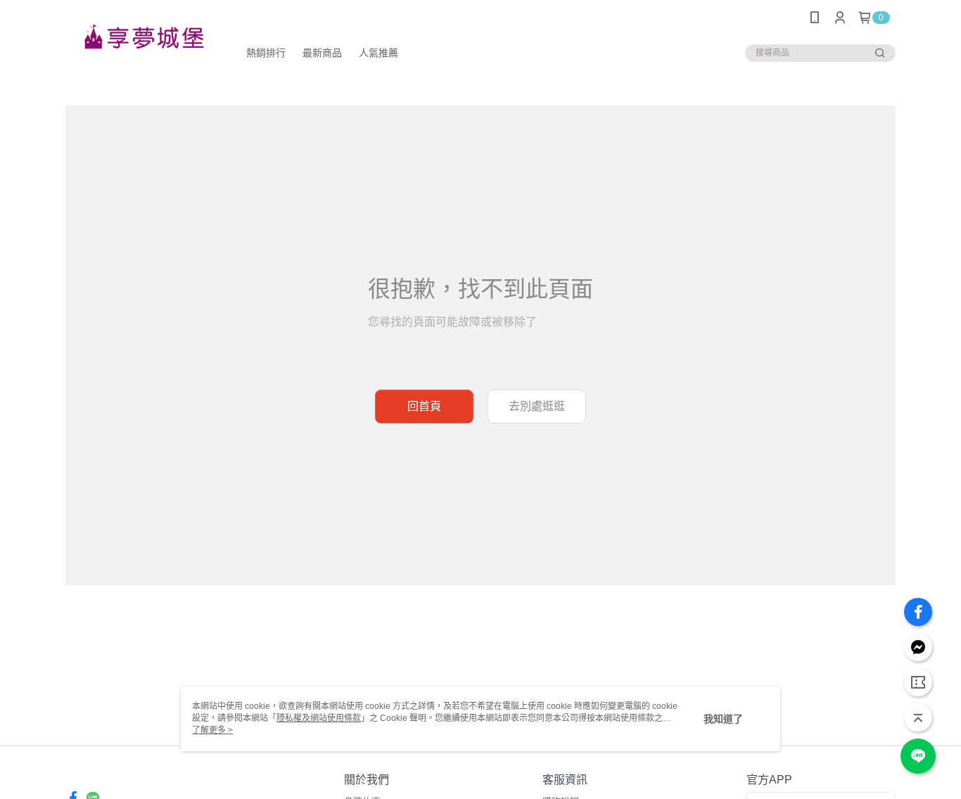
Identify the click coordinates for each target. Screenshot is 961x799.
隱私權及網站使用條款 (318, 718)
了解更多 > (212, 730)
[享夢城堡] (143, 37)
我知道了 (723, 718)
